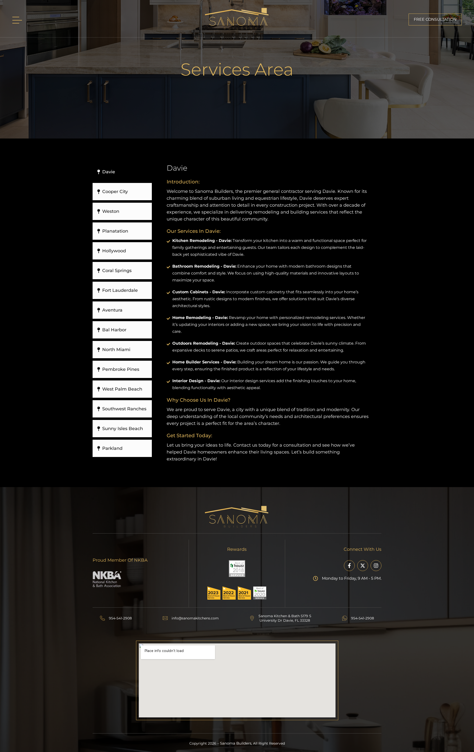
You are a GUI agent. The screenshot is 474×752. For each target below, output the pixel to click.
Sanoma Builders (235, 743)
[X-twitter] (362, 565)
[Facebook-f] (349, 565)
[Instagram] (376, 565)
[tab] (122, 171)
